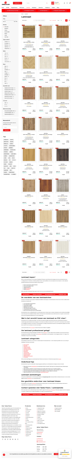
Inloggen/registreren (58, 408)
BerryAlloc (6, 143)
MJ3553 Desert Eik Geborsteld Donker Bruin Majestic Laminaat (62, 165)
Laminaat (28, 7)
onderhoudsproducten (44, 372)
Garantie (38, 417)
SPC (4, 168)
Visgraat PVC (28, 429)
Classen (6, 30)
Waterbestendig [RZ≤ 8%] (9, 114)
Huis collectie (26, 350)
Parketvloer (34, 7)
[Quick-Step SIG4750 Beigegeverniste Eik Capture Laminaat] (62, 93)
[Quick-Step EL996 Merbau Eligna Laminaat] (45, 185)
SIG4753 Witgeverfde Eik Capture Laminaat (62, 257)
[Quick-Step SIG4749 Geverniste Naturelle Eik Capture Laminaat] (29, 155)
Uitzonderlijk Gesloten (41, 423)
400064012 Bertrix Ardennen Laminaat (29, 196)
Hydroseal (6, 151)
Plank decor (7, 45)
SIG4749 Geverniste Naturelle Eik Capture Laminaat (29, 165)
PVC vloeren (22, 7)
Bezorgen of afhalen (40, 414)
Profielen (27, 420)
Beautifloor (6, 28)
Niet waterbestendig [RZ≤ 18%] (10, 110)
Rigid (10, 166)
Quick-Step (6, 37)
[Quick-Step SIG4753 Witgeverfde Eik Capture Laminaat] (62, 247)
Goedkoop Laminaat (27, 348)
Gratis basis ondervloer (28, 349)
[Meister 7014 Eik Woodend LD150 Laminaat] (62, 124)
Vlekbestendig (11, 172)
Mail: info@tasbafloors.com (50, 294)
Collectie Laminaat (27, 347)
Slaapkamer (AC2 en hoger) (10, 87)
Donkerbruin (7, 69)
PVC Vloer (5, 162)
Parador (10, 162)
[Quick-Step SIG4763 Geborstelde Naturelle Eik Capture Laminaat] (45, 31)
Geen (6, 102)
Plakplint (10, 164)
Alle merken (6, 26)
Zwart (6, 83)
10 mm (6, 59)
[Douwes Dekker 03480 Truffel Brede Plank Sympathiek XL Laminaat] (62, 62)
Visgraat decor (8, 48)
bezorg (49, 390)
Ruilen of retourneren (40, 420)
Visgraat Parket (28, 432)
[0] (69, 3)
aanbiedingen (29, 378)
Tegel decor (7, 46)
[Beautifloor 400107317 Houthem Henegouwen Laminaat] (62, 216)
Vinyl (11, 170)
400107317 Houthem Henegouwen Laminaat (63, 226)
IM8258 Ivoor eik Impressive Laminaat (46, 226)
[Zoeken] (47, 3)
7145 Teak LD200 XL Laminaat (29, 103)
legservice (28, 289)
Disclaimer (39, 415)
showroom (40, 334)
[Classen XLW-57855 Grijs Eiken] (62, 185)
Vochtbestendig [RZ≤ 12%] (10, 112)
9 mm (6, 56)
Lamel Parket (13, 153)
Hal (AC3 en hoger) (9, 91)
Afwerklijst (6, 139)
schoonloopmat (34, 366)
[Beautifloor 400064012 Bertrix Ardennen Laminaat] (29, 185)
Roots (14, 166)
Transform (6, 170)
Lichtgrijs (7, 73)
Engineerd (11, 147)
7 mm (6, 53)
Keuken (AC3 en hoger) (9, 96)
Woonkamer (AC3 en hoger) (10, 89)
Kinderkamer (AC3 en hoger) (10, 94)
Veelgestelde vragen (40, 408)
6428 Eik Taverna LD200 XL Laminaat (46, 257)
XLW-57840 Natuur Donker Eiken (29, 134)
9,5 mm (7, 58)
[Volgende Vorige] (44, 20)
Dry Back (5, 147)
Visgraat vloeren (14, 7)
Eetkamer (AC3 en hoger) (10, 93)
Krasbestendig (6, 153)
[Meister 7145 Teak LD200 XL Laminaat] (29, 93)
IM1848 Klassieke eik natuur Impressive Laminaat (63, 42)
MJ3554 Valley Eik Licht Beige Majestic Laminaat (45, 134)
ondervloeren (34, 383)
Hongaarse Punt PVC (29, 431)
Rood (6, 78)
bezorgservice (28, 288)
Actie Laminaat (26, 344)
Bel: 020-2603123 (26, 294)
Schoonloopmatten (29, 425)
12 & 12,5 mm (8, 61)
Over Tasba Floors (40, 409)
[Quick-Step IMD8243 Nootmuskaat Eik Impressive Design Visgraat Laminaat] (29, 62)
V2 (6, 104)
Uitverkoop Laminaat (27, 353)
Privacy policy (39, 418)
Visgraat (5, 172)
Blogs (58, 7)
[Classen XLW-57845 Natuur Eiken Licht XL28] (29, 31)
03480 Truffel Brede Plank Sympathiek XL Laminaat (63, 73)
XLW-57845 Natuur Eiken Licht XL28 (29, 42)
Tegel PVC (13, 168)
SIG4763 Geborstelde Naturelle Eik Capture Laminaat (46, 42)
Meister (6, 33)
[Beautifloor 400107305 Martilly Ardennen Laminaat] (29, 216)
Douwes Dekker (7, 31)
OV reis (41, 433)
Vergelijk (29, 51)
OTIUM (6, 35)
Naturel (7, 76)
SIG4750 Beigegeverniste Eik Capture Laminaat (62, 103)
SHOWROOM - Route (62, 294)
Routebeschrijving (40, 432)
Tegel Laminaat (26, 352)
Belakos (11, 141)
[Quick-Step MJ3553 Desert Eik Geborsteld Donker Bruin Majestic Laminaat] (62, 155)
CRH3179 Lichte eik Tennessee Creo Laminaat (45, 103)
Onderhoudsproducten (29, 417)
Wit (6, 81)
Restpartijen (26, 351)
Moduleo (5, 160)
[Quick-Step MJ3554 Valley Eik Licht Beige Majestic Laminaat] (45, 124)
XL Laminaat (14, 174)
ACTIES (7, 7)
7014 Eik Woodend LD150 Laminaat (62, 134)
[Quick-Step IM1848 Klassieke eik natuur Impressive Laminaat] (62, 31)
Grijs (6, 71)
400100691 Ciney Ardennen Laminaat (29, 257)
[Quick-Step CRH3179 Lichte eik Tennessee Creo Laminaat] (45, 93)
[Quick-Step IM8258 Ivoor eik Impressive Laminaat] (45, 216)
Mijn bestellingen (58, 409)
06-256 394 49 (40, 440)
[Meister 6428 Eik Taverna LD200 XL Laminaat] (45, 247)
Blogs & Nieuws (40, 422)
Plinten (27, 418)
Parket (5, 164)
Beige (6, 66)
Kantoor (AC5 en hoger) (9, 98)
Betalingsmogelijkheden (41, 412)
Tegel (8, 168)
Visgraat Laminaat (27, 354)
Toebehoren (47, 7)
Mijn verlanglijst (57, 411)
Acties (27, 408)
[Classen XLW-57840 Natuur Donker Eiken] (29, 124)
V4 (6, 106)
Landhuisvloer (11, 155)
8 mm (6, 54)
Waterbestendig (7, 174)
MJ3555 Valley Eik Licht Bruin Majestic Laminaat (45, 165)
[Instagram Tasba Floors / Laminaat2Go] (8, 439)
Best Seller (25, 345)
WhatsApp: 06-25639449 (37, 294)
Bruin (6, 67)
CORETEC (11, 143)
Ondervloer (41, 7)
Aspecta (11, 139)
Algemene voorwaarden (41, 411)
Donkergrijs (7, 74)
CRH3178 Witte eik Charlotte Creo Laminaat (45, 73)
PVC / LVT (13, 160)
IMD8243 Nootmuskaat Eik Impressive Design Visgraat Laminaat (29, 73)
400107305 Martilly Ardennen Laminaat (29, 226)
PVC (9, 160)
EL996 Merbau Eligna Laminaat (45, 196)
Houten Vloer (12, 149)
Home (3, 7)
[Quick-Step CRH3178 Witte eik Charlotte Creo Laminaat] (45, 62)
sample (60, 359)
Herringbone (6, 149)
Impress (11, 151)
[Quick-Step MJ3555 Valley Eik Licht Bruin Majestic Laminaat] (45, 155)
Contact (53, 7)
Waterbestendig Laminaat (28, 356)
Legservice (27, 426)
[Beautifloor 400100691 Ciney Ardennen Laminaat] (29, 247)
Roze (6, 79)
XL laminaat (7, 43)
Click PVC (5, 145)
